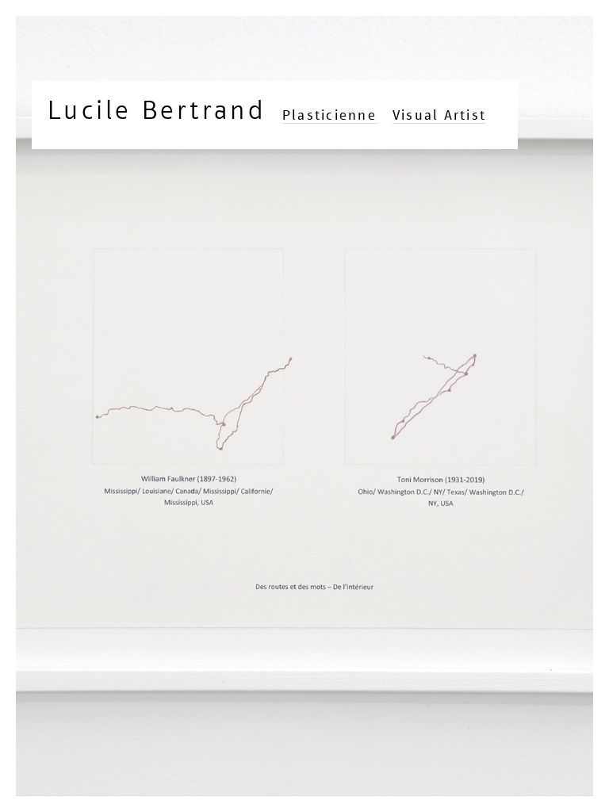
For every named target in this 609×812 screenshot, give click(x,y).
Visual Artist (439, 115)
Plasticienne (329, 115)
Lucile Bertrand (157, 109)
